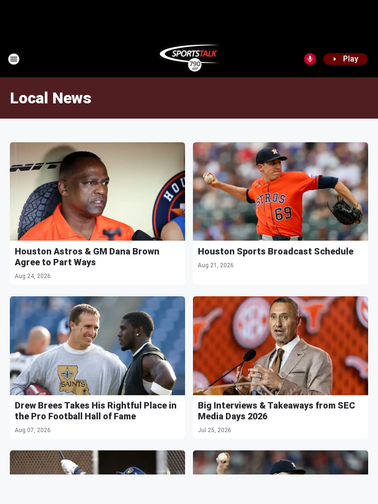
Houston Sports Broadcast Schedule (275, 251)
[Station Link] (189, 59)
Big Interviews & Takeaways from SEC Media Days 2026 (276, 410)
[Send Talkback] (310, 59)
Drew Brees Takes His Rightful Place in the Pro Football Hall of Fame (96, 410)
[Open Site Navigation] (14, 59)
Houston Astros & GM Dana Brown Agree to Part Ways (87, 256)
